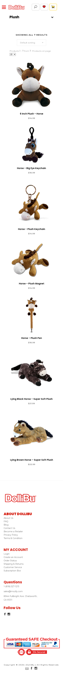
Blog (6, 524)
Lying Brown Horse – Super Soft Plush (31, 459)
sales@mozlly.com (13, 591)
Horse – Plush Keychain (31, 229)
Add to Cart (21, 118)
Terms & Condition (13, 538)
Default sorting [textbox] (27, 42)
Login (7, 554)
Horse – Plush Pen (31, 338)
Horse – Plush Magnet (31, 283)
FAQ (6, 521)
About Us (8, 518)
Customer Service (13, 567)
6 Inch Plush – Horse (31, 113)
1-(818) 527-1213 (11, 586)
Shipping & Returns (13, 564)
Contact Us (9, 528)
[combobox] (31, 42)
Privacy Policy (11, 535)
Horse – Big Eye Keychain (31, 168)
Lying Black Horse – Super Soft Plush (31, 398)
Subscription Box (12, 570)
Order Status (10, 560)
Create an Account (13, 557)
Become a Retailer (13, 531)
